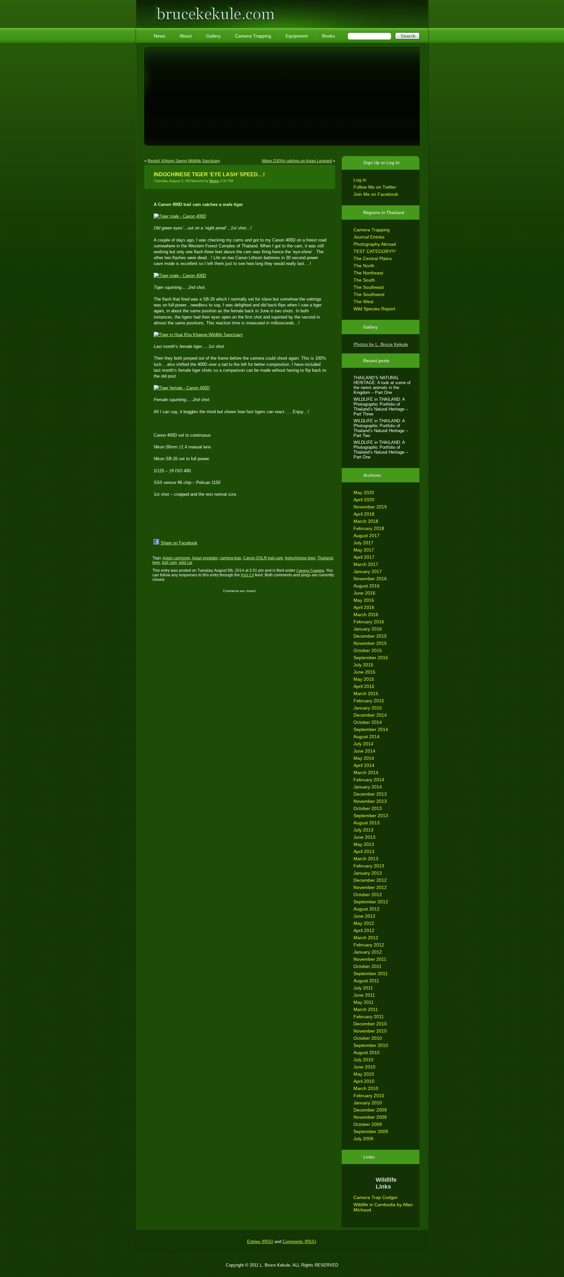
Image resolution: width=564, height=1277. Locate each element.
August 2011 (366, 980)
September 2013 (370, 815)
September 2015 (370, 657)
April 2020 (363, 499)
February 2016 (368, 621)
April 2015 (363, 686)
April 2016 (363, 607)
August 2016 (366, 585)
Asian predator (205, 558)
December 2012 (370, 880)
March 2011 (365, 1009)
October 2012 (367, 894)
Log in (359, 179)
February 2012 (368, 944)
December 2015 (370, 636)
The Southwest (368, 294)
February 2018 (368, 528)
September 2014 (370, 729)
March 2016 (365, 614)
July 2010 (363, 1059)
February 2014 (368, 779)
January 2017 (367, 571)
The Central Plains (372, 258)
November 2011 (369, 959)
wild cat (185, 562)
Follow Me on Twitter (374, 187)
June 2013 (364, 837)
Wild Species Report (374, 308)
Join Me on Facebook (375, 194)
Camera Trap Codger (375, 1197)
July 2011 (363, 987)
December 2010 (370, 1023)
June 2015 (364, 672)
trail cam (169, 562)
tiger (156, 562)
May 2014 (363, 758)
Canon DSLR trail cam (263, 558)
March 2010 (365, 1088)
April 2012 (363, 930)
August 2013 (366, 822)
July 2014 (363, 743)
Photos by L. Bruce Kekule (380, 344)
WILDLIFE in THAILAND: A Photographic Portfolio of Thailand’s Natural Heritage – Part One (380, 449)
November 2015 (370, 643)
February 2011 (368, 1016)
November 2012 (370, 887)
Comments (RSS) (299, 1241)
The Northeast (368, 272)
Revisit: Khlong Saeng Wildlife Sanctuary (184, 161)
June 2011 (364, 995)
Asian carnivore (176, 558)
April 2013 (363, 851)
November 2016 (370, 578)
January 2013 (367, 873)
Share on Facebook (179, 542)
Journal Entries (368, 237)
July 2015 (363, 664)
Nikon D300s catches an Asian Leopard (297, 161)
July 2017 (363, 542)
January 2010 (367, 1102)
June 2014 (364, 751)
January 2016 (367, 628)
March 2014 (365, 772)
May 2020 (363, 492)
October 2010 (367, 1038)
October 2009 (367, 1124)
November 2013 (370, 801)
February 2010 (368, 1095)
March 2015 (365, 693)
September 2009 (370, 1131)
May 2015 (363, 679)
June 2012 (364, 916)
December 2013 (370, 794)
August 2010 (366, 1052)
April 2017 (363, 557)
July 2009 (363, 1138)
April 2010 (363, 1081)
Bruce (214, 181)
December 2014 (370, 715)
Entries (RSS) (260, 1241)
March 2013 (365, 858)
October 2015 (367, 650)
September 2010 (370, 1045)
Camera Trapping (371, 229)
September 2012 (370, 901)
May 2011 (363, 1002)
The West (363, 301)
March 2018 (365, 521)
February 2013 (368, 865)
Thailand (325, 558)
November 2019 (370, 506)
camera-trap (230, 558)
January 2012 (367, 952)
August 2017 (366, 535)
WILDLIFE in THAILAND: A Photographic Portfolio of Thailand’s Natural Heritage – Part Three (380, 406)
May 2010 (363, 1074)
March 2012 (365, 937)
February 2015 (368, 700)
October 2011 (367, 966)
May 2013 (363, 844)
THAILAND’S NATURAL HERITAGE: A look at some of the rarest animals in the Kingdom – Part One (382, 385)
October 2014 (367, 722)
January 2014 (367, 786)
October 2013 (367, 808)
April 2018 (363, 514)
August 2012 (366, 908)
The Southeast (368, 287)
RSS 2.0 (247, 575)
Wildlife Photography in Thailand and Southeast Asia (214, 11)
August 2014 (366, 736)
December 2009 (370, 1110)
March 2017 (365, 564)
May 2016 (363, 600)
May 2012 (363, 923)
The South (364, 280)
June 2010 (364, 1066)
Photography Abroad (374, 244)
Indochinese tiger (300, 558)
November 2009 (370, 1117)
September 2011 (370, 973)
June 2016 (364, 593)
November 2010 (370, 1031)
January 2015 (367, 707)
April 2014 (363, 765)
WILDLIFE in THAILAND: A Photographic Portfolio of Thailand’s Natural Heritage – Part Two (380, 428)
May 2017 (363, 550)
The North (363, 265)
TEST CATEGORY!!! (374, 251)
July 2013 (363, 830)
